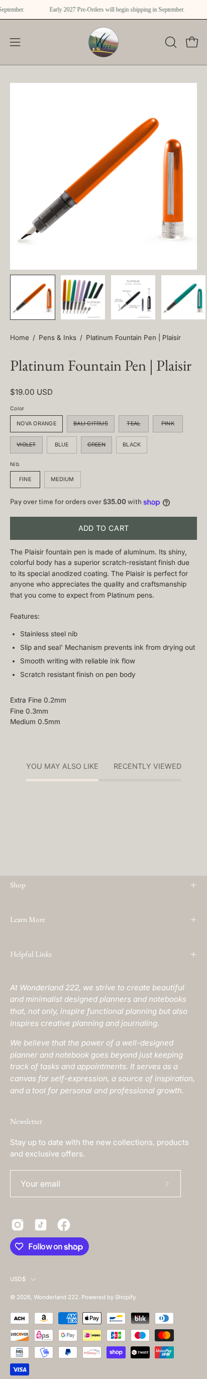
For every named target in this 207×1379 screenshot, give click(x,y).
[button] (170, 42)
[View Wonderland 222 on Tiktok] (40, 1224)
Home (19, 337)
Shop (18, 885)
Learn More (27, 919)
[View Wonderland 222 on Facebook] (63, 1224)
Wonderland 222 (56, 1297)
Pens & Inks (57, 337)
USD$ (18, 1279)
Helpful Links (31, 954)
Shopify (125, 1297)
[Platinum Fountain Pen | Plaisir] (32, 297)
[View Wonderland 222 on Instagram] (17, 1224)
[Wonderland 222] (103, 42)
